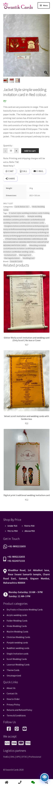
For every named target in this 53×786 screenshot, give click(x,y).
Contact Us (12, 693)
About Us (11, 688)
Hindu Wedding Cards (17, 626)
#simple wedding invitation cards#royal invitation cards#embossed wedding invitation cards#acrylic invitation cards (24, 219)
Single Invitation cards (17, 653)
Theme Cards (13, 670)
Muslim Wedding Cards (17, 631)
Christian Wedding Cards (18, 637)
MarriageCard (25, 255)
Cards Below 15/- (22, 206)
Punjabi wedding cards (17, 642)
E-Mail (40, 171)
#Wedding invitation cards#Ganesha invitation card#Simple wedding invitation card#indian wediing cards (24, 248)
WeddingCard (28, 258)
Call (24, 171)
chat (33, 782)
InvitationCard (10, 255)
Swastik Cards (16, 261)
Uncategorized (14, 675)
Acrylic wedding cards (17, 615)
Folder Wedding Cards (17, 620)
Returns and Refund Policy (19, 709)
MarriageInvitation (12, 258)
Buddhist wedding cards (18, 648)
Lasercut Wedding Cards (18, 664)
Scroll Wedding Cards (17, 659)
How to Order (13, 699)
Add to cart (30, 150)
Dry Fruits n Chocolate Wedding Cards (25, 609)
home (6, 782)
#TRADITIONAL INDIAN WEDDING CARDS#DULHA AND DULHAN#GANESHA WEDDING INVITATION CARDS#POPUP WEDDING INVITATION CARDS (26, 242)
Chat (11, 171)
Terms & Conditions (16, 715)
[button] (46, 46)
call (20, 782)
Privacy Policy (13, 704)
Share (11, 178)
